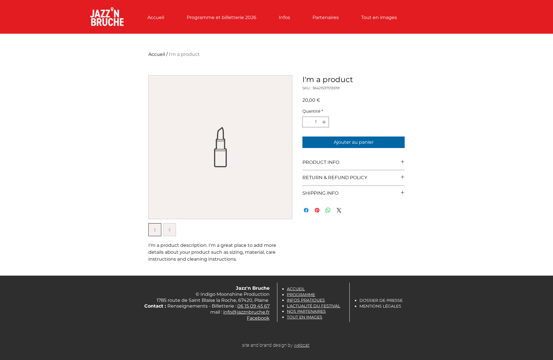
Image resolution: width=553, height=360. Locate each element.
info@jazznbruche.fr (246, 312)
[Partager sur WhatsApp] (328, 210)
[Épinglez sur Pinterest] (317, 210)
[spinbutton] (315, 122)
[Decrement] (306, 122)
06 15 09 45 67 (253, 306)
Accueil (156, 54)
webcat (301, 345)
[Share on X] (339, 210)
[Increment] (324, 122)
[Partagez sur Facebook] (306, 210)
